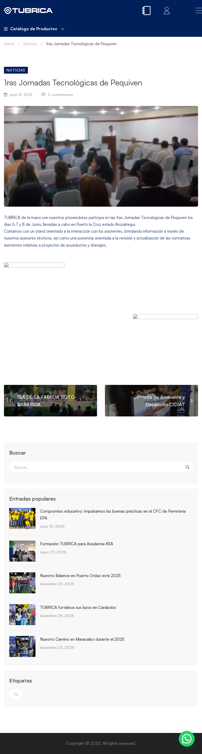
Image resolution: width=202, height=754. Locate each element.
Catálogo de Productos (33, 28)
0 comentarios (60, 94)
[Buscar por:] (101, 467)
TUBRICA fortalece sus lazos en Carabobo (78, 607)
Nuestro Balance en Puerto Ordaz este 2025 (80, 575)
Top (15, 694)
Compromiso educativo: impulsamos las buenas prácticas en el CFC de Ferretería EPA (113, 515)
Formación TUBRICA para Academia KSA (76, 543)
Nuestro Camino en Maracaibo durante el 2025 (82, 639)
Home (9, 43)
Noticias (30, 43)
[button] (187, 739)
